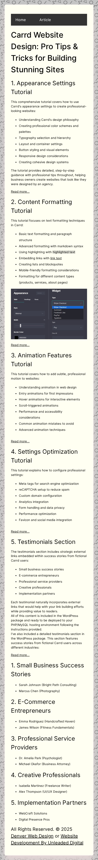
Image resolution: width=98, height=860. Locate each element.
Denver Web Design (32, 836)
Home (20, 19)
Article (45, 19)
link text (56, 258)
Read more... (20, 191)
